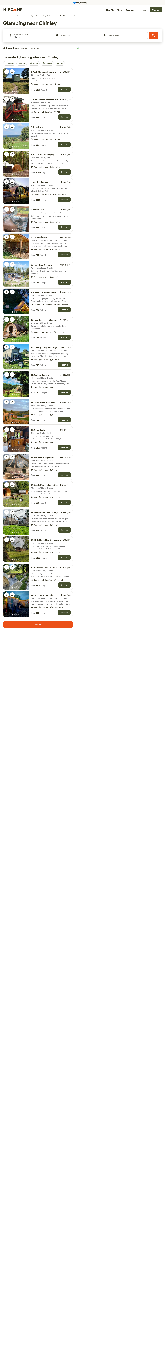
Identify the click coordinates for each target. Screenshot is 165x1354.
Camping (67, 15)
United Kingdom (17, 15)
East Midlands (39, 15)
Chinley (60, 15)
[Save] (6, 71)
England (28, 15)
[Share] (12, 71)
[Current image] (12, 92)
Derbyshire (50, 15)
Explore (6, 15)
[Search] (153, 35)
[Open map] (119, 129)
